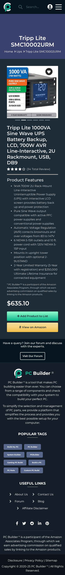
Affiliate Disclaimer (34, 508)
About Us (21, 494)
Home (8, 51)
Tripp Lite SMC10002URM (43, 51)
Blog (40, 501)
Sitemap (51, 560)
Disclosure (15, 560)
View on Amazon (33, 327)
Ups (19, 51)
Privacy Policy (33, 560)
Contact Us (45, 494)
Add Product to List (34, 316)
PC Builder (38, 566)
